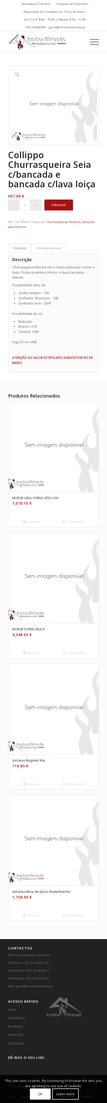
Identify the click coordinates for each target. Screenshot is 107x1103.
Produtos (15, 1026)
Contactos (16, 1043)
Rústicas (75, 222)
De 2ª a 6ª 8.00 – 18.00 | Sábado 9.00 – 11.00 (54, 19)
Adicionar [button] (33, 522)
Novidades (16, 1017)
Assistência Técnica (36, 4)
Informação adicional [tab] (49, 248)
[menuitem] (36, 4)
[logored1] (44, 41)
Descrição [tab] (20, 248)
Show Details (74, 522)
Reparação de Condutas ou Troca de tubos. (55, 12)
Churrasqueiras (57, 222)
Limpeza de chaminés (72, 4)
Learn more (65, 1094)
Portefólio (16, 1034)
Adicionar (59, 205)
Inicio (12, 1009)
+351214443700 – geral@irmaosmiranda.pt (55, 27)
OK (40, 1094)
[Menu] (92, 41)
